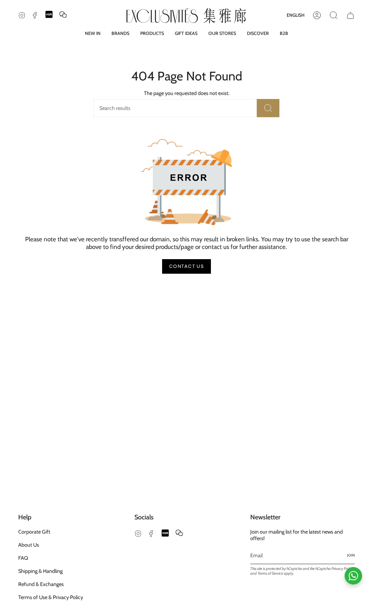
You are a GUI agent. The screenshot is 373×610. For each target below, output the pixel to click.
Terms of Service (270, 573)
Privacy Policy (342, 568)
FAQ (23, 558)
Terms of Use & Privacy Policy (50, 597)
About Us (28, 545)
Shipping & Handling (40, 571)
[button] (120, 33)
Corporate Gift (34, 531)
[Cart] (350, 15)
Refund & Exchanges (41, 584)
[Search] (268, 108)
